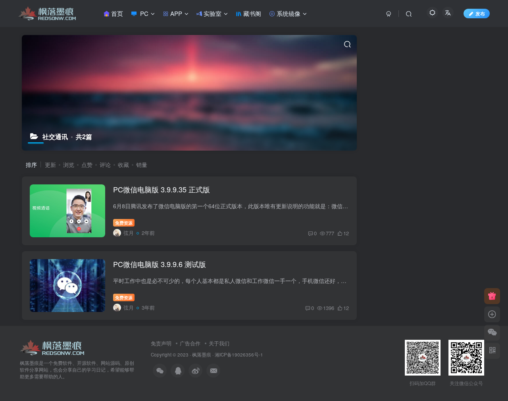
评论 (105, 165)
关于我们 (219, 343)
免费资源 (124, 222)
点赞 (86, 165)
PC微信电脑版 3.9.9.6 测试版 (159, 264)
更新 (50, 165)
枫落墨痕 (201, 354)
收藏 (123, 165)
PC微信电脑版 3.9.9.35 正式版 (161, 189)
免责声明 (161, 343)
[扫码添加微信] (492, 333)
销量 (141, 165)
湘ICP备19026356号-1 (239, 354)
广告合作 (190, 343)
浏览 (68, 165)
